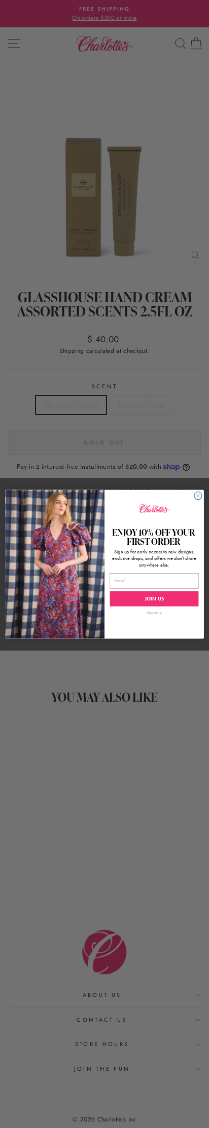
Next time (154, 612)
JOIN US (154, 598)
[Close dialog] (198, 495)
